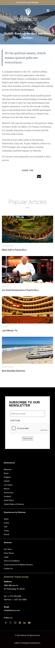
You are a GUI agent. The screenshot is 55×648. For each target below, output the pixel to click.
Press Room (9, 553)
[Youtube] (29, 623)
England (7, 477)
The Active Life (8, 246)
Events (6, 534)
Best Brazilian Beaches (13, 370)
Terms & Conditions (12, 561)
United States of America (14, 504)
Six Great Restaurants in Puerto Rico (20, 290)
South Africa (9, 500)
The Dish (5, 286)
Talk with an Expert (27, 2)
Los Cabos (8, 485)
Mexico (7, 489)
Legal (6, 557)
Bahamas (8, 469)
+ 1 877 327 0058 (19, 599)
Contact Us (8, 568)
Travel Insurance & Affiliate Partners (18, 565)
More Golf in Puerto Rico (14, 249)
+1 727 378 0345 (14, 596)
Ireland (6, 481)
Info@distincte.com (12, 610)
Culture (5, 327)
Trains (6, 530)
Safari (6, 519)
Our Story (8, 549)
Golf (5, 527)
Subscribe (27, 438)
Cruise (6, 523)
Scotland (7, 496)
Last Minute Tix (9, 330)
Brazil (6, 473)
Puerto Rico (8, 493)
